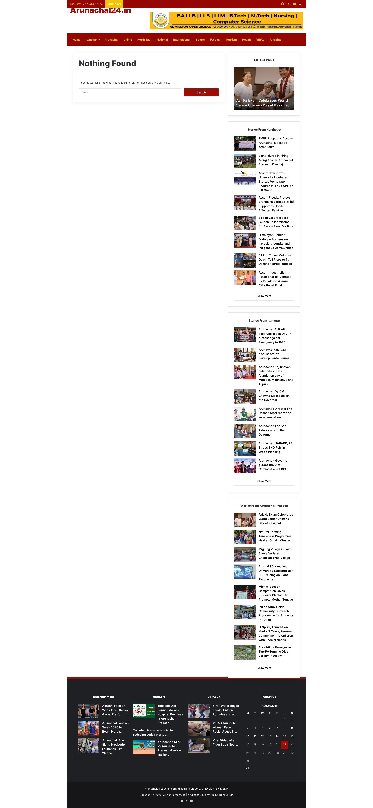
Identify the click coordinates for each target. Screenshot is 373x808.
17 (247, 744)
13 (269, 736)
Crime (128, 39)
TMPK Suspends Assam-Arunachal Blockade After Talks (276, 143)
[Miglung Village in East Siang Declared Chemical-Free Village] (245, 554)
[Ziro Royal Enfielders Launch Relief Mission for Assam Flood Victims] (245, 223)
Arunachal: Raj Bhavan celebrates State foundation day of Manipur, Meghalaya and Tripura (276, 375)
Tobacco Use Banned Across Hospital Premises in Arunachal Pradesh (170, 714)
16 (292, 736)
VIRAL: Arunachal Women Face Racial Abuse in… (225, 727)
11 (255, 736)
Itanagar (91, 39)
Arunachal (111, 39)
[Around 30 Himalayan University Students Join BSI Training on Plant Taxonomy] (245, 571)
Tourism (231, 39)
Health (246, 39)
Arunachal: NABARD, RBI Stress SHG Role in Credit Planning (276, 447)
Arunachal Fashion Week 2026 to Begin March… (115, 727)
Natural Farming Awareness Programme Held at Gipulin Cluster (275, 536)
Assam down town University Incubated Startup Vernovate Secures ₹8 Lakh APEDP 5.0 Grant (276, 181)
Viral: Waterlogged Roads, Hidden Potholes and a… (226, 710)
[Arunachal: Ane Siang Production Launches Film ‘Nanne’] (88, 745)
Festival (215, 39)
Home (76, 39)
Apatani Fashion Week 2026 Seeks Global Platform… (115, 710)
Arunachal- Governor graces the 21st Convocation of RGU (273, 465)
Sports (200, 39)
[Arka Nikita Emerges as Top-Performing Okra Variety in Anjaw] (245, 652)
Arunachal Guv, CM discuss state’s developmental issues (274, 354)
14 (277, 736)
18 (255, 744)
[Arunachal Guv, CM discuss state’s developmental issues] (245, 355)
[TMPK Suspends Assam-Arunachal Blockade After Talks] (245, 143)
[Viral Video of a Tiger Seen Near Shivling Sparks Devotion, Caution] (199, 745)
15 (284, 736)
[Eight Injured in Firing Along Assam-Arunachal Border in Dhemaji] (245, 161)
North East (144, 39)
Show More (264, 295)
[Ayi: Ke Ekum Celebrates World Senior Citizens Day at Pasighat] (245, 520)
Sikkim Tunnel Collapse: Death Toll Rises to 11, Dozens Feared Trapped (275, 259)
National (162, 39)
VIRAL (260, 39)
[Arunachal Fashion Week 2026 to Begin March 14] (88, 728)
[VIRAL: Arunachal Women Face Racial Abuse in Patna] (199, 728)
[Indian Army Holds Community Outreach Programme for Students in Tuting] (245, 612)
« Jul (246, 767)
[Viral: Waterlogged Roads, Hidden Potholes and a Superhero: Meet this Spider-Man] (199, 711)
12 (262, 736)
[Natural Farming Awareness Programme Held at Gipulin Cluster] (245, 537)
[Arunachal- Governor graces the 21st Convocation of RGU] (245, 465)
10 (247, 736)
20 (269, 744)
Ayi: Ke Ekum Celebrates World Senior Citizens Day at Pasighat (276, 519)
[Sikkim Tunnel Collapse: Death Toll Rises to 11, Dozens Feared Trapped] (245, 260)
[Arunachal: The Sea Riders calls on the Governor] (245, 431)
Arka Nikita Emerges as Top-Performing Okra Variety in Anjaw (275, 651)
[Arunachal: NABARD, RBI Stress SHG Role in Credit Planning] (245, 448)
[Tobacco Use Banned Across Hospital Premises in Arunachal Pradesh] (144, 711)
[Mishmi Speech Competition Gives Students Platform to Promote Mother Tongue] (245, 592)
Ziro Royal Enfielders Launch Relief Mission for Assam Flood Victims (276, 222)
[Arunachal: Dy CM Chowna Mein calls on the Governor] (245, 396)
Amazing (275, 39)
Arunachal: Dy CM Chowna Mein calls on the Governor (274, 396)
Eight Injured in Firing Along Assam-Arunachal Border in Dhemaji (276, 160)
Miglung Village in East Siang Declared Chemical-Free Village (275, 553)
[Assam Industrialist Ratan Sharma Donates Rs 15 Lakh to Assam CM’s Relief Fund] (245, 277)
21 (277, 744)
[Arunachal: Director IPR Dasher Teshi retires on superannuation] (245, 414)
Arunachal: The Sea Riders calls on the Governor (272, 430)
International (181, 39)
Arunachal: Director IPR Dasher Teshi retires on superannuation (275, 413)
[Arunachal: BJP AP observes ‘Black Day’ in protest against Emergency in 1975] (245, 334)
